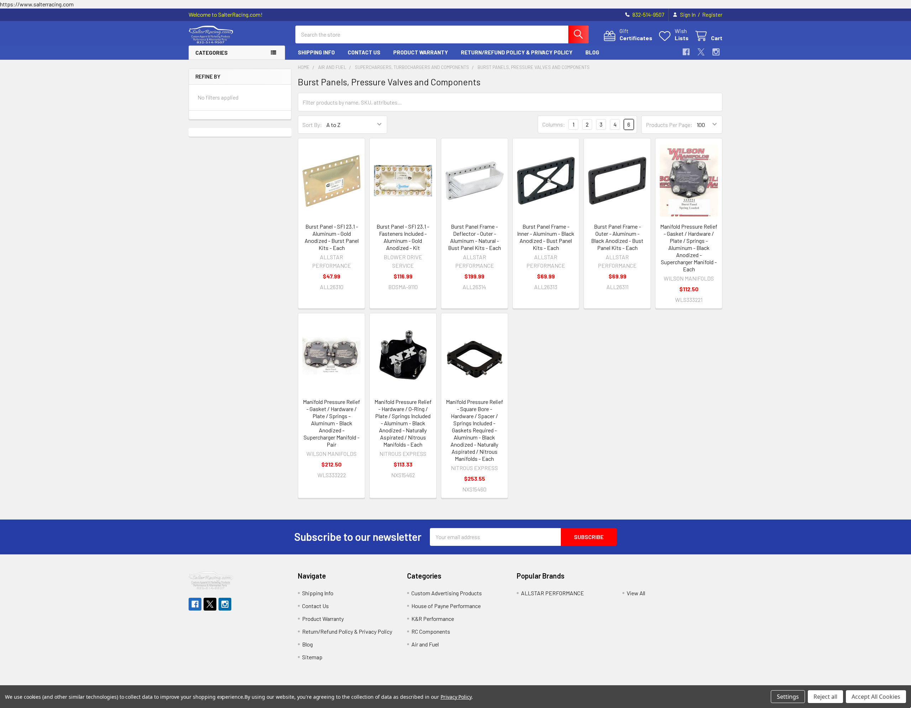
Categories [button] (211, 52)
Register (712, 14)
